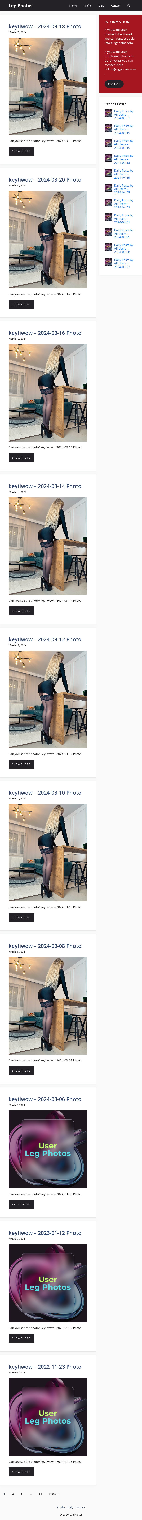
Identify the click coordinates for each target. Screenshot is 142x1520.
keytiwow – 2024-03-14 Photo (45, 486)
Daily (101, 5)
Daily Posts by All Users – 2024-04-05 (123, 189)
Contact (115, 5)
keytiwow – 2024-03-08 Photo (45, 945)
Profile (88, 5)
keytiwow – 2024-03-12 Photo (45, 639)
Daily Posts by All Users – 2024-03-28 (123, 248)
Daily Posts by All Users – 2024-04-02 (123, 203)
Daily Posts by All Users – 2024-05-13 (123, 159)
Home (73, 5)
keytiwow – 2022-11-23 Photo (45, 1366)
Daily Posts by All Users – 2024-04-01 (123, 218)
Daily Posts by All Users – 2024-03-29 (123, 233)
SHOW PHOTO (21, 151)
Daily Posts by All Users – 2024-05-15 (123, 144)
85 (40, 1493)
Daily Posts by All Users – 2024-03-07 (123, 114)
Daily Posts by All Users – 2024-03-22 (123, 263)
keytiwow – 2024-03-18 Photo (45, 26)
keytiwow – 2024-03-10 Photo (45, 792)
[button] (128, 5)
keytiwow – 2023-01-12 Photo (45, 1232)
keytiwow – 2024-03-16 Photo (45, 332)
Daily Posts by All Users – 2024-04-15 (123, 173)
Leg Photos (20, 5)
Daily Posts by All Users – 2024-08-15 (123, 129)
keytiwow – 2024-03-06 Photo (45, 1099)
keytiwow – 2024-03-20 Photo (45, 179)
